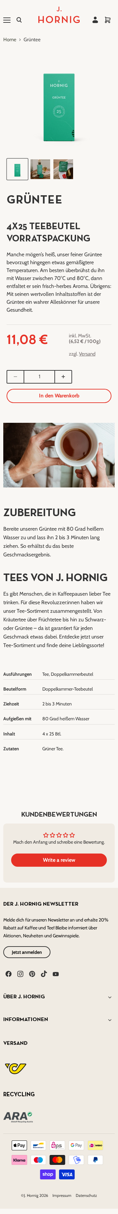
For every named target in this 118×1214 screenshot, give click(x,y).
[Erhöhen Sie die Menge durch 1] (63, 377)
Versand (87, 354)
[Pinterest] (31, 973)
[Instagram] (19, 973)
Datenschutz (86, 1195)
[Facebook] (7, 973)
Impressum (62, 1195)
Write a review (59, 860)
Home (9, 40)
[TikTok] (43, 973)
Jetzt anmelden (27, 952)
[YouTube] (55, 973)
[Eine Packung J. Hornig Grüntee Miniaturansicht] (17, 169)
